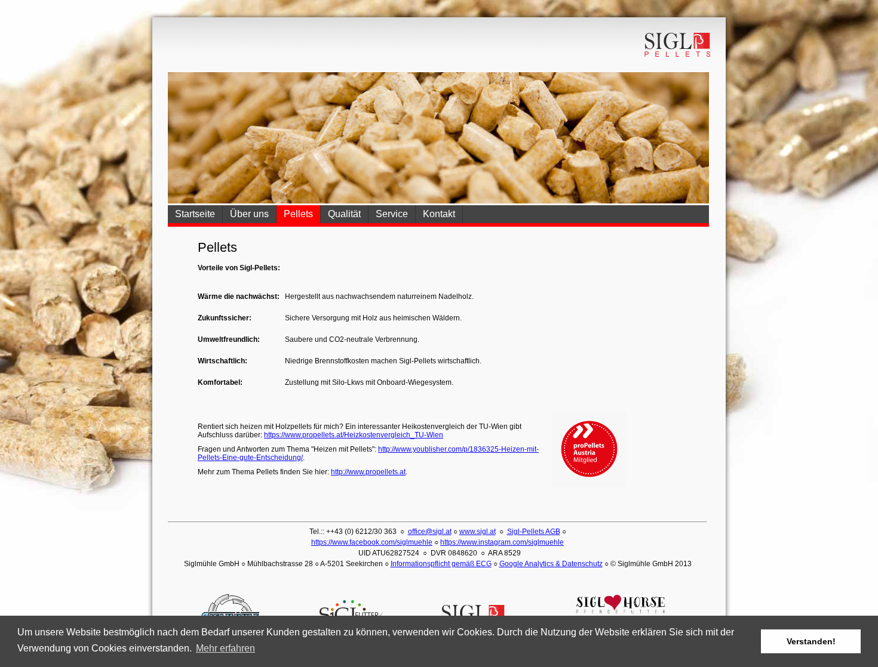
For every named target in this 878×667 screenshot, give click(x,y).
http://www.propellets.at (368, 472)
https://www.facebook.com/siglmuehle (371, 542)
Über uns (249, 214)
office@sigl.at (430, 531)
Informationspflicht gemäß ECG (441, 564)
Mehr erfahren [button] (225, 648)
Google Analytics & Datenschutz (551, 564)
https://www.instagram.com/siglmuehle (502, 542)
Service (392, 214)
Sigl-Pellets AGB (533, 531)
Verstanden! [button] (811, 641)
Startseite (195, 214)
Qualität (344, 214)
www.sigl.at (477, 531)
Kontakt (439, 214)
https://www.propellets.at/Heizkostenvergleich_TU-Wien (353, 435)
